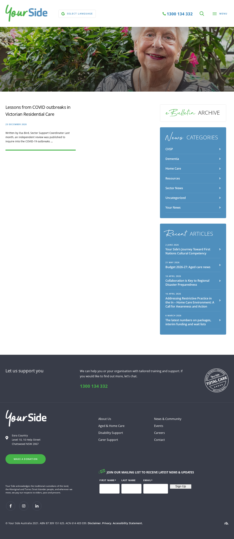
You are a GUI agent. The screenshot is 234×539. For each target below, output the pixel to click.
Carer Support (108, 440)
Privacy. (107, 523)
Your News (173, 207)
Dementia (172, 159)
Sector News (174, 188)
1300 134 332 (94, 386)
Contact (159, 440)
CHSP (169, 149)
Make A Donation (25, 459)
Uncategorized (175, 198)
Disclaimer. (94, 523)
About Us (104, 419)
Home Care (173, 168)
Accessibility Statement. (128, 523)
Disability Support (110, 433)
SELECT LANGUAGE (80, 13)
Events (158, 426)
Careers (159, 433)
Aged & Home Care (111, 426)
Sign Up (180, 486)
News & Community (167, 419)
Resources (172, 178)
